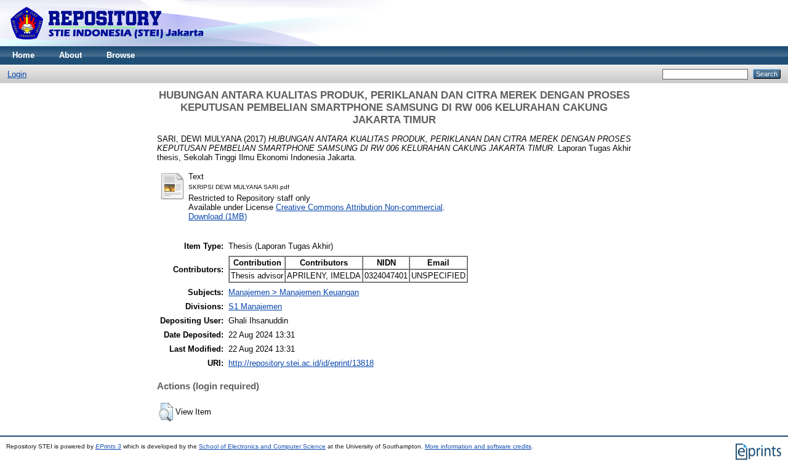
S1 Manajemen (255, 306)
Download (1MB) (217, 216)
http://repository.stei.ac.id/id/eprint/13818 (301, 363)
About (70, 55)
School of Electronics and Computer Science (262, 446)
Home (23, 55)
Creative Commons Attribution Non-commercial (359, 207)
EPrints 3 (108, 446)
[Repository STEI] (108, 43)
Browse (121, 55)
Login (16, 74)
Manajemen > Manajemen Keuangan (293, 292)
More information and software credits (478, 446)
